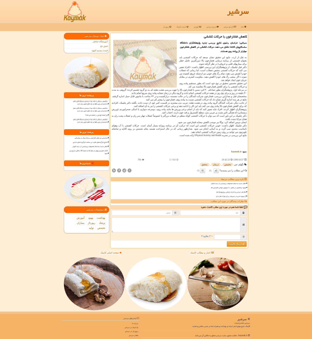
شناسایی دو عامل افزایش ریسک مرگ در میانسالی (91, 138)
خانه (242, 27)
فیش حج (104, 46)
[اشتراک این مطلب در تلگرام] (124, 170)
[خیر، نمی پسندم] (202, 170)
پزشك (102, 222)
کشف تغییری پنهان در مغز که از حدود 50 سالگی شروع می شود (88, 152)
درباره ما (135, 323)
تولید (91, 227)
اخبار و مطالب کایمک (200, 252)
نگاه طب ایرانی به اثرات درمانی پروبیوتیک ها (231, 192)
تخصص (227, 164)
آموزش (196, 27)
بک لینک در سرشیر (131, 327)
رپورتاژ (91, 222)
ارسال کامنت (235, 244)
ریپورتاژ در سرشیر (131, 331)
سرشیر (238, 11)
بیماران (80, 222)
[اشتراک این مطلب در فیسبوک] (119, 170)
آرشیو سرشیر (229, 27)
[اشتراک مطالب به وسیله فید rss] (114, 170)
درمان (216, 164)
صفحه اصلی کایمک (109, 252)
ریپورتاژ (166, 27)
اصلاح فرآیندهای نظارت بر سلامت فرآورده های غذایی (90, 142)
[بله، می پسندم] (216, 170)
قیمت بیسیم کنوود (100, 50)
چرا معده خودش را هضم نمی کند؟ (96, 115)
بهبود (90, 217)
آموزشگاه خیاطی (100, 41)
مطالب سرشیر (133, 335)
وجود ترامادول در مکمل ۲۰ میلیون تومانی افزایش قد (228, 187)
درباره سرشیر (211, 27)
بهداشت (101, 217)
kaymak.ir (236, 151)
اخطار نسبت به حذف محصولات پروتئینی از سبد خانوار (228, 183)
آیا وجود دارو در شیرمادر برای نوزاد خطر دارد (231, 196)
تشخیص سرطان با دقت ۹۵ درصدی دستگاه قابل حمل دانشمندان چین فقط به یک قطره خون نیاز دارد (90, 103)
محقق (205, 164)
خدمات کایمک (181, 27)
